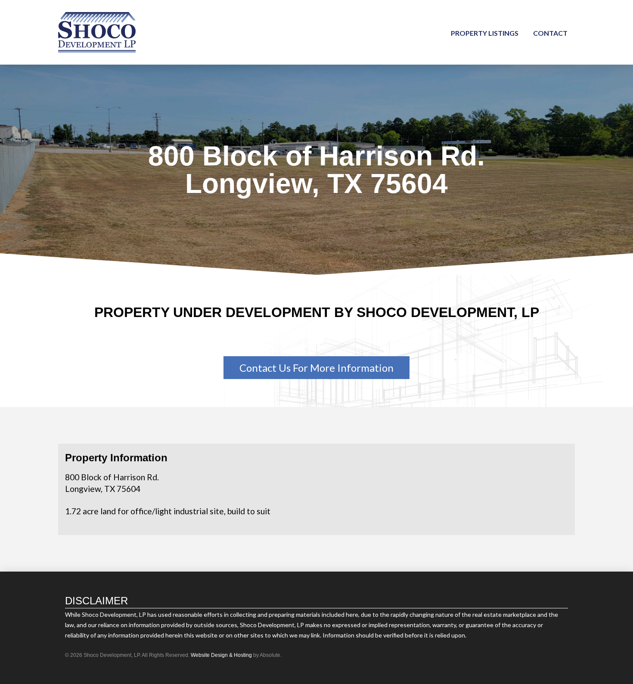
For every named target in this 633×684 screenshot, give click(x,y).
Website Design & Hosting (221, 655)
